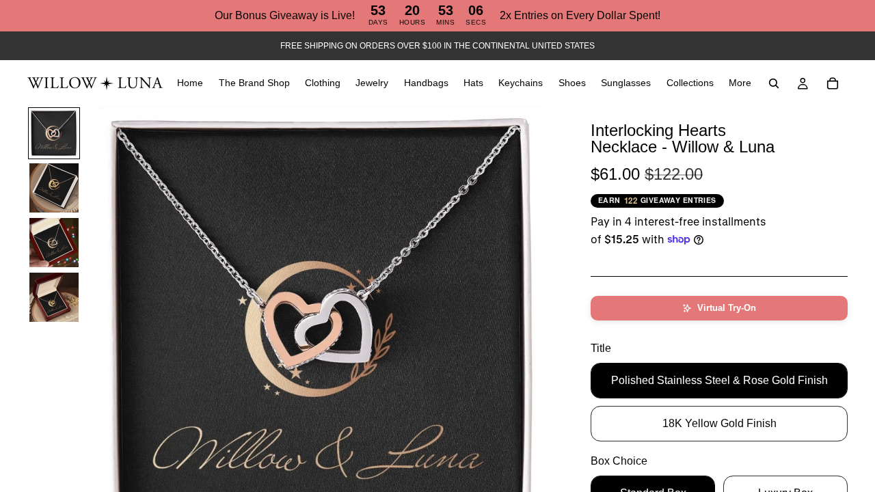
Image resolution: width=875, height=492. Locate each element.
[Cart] (833, 83)
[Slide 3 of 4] (54, 242)
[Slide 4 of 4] (54, 297)
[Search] (774, 83)
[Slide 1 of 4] (54, 133)
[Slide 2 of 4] (54, 188)
